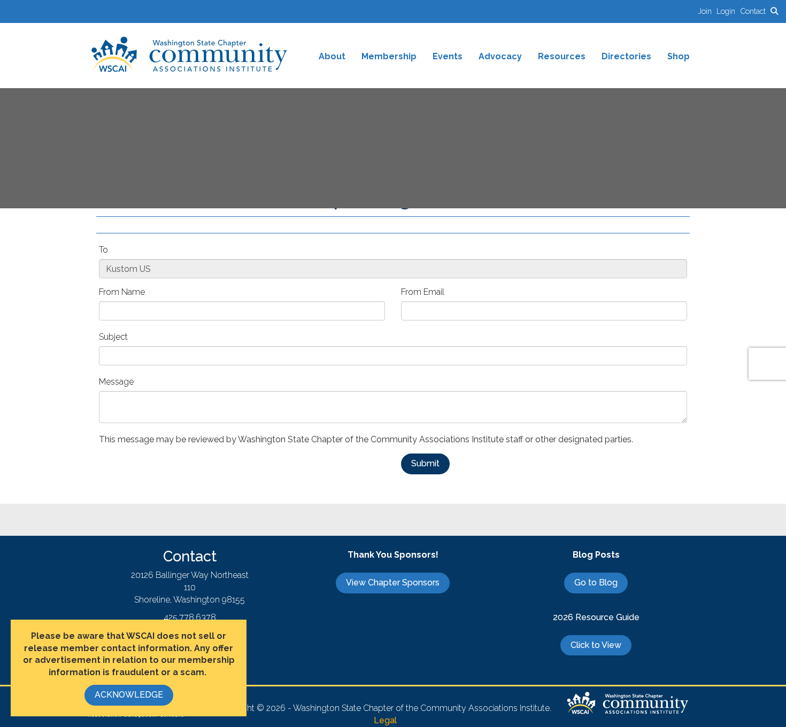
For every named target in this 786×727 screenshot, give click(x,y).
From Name (122, 292)
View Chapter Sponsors (393, 582)
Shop (678, 56)
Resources (561, 56)
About (332, 56)
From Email (422, 292)
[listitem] (707, 11)
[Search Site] (774, 11)
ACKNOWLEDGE (129, 695)
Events (448, 56)
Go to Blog (596, 582)
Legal (385, 720)
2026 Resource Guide (596, 617)
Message (116, 382)
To (103, 250)
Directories (626, 56)
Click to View (596, 645)
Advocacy (500, 56)
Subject (113, 337)
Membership (389, 56)
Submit (425, 463)
